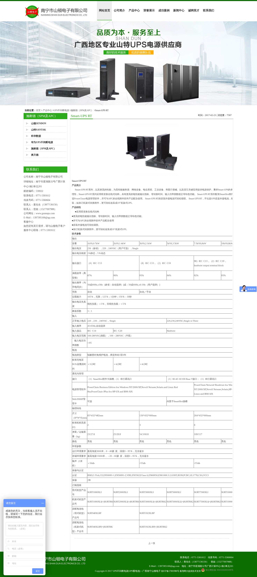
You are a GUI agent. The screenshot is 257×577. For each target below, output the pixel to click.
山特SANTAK (38, 129)
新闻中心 (178, 10)
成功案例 (164, 10)
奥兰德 (34, 155)
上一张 (151, 543)
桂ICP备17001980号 (170, 571)
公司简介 (119, 10)
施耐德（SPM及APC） (82, 110)
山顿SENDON (38, 123)
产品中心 (134, 10)
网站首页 (104, 10)
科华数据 (36, 136)
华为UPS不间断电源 (42, 142)
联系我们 (208, 10)
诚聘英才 (193, 10)
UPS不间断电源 (61, 110)
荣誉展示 (149, 10)
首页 (38, 110)
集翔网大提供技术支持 (190, 571)
